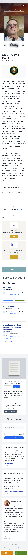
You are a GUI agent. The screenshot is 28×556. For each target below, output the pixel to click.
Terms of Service (18, 549)
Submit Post (14, 437)
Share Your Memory (10, 411)
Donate (14, 236)
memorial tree (21, 207)
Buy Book (16, 387)
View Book (7, 387)
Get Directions (8, 299)
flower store (19, 209)
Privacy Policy (10, 549)
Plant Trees (19, 299)
